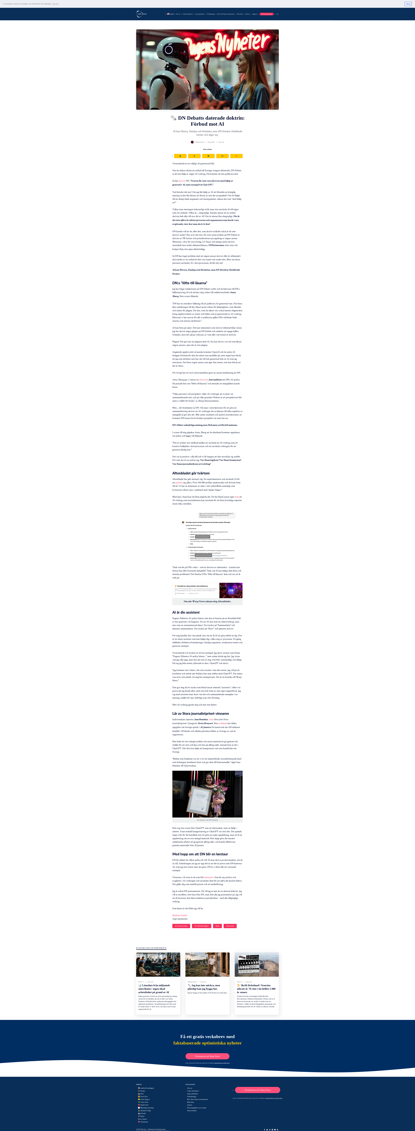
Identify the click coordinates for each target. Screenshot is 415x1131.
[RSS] (277, 1129)
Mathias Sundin (199, 142)
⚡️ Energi (141, 1091)
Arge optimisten (199, 14)
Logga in (254, 14)
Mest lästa (240, 14)
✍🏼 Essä (140, 1094)
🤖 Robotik (142, 1113)
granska (179, 482)
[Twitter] (267, 1129)
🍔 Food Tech (143, 1096)
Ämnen (247, 14)
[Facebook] (264, 1129)
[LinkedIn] (272, 1129)
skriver (182, 180)
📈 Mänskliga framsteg (146, 1108)
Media (217, 926)
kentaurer (208, 877)
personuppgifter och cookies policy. (222, 1063)
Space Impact (142, 1119)
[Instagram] (269, 1129)
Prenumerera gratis (266, 14)
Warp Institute (192, 1110)
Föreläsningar (211, 14)
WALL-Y (141, 982)
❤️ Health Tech (143, 1105)
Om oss (178, 14)
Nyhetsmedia (230, 926)
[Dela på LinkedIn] (208, 156)
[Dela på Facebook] (194, 156)
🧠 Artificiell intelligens (202, 926)
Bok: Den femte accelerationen (226, 14)
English (170, 14)
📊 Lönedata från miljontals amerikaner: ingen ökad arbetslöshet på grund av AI (154, 989)
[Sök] (277, 14)
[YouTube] (275, 1129)
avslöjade (223, 723)
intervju (203, 379)
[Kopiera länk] (236, 156)
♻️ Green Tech (143, 1102)
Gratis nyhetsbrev (188, 14)
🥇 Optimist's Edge (144, 1110)
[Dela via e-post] (222, 156)
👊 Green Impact (144, 1099)
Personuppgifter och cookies (196, 1108)
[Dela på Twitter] (180, 156)
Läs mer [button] (55, 4)
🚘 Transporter (143, 1122)
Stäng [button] (408, 4)
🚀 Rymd (141, 1116)
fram (237, 496)
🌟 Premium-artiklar (181, 926)
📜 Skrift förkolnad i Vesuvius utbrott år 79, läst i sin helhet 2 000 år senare (256, 989)
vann (211, 719)
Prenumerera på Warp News (207, 1056)
